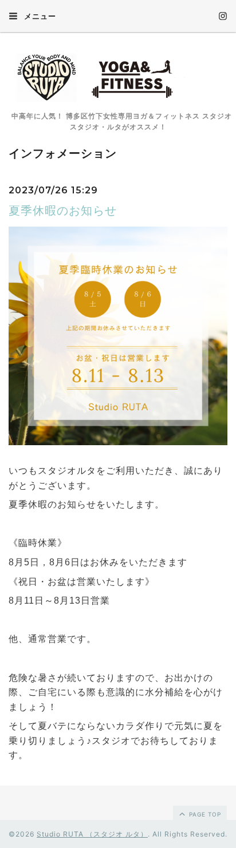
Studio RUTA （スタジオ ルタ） (92, 834)
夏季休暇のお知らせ (63, 210)
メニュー (39, 16)
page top (204, 814)
